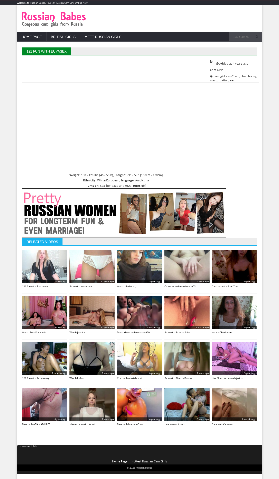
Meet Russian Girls (103, 37)
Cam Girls (216, 70)
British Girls (63, 37)
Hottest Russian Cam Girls (149, 461)
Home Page (31, 37)
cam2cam (232, 76)
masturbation (219, 80)
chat (244, 76)
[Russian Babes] (54, 26)
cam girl (219, 76)
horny (252, 76)
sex (232, 80)
